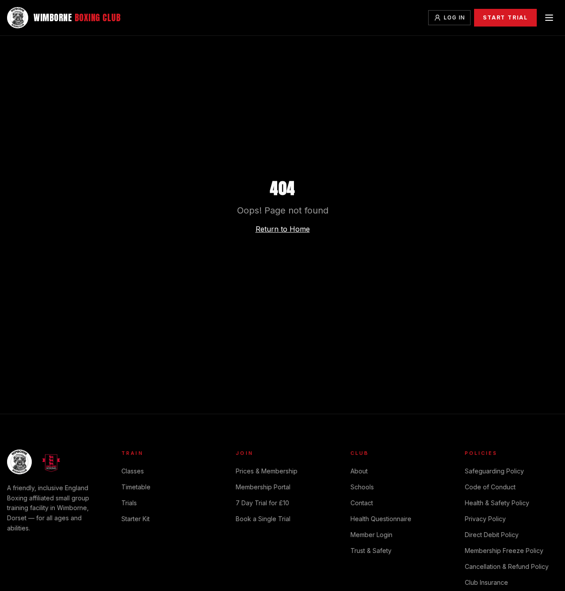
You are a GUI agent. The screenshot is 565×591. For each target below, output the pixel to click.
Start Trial (505, 17)
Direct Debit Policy (492, 534)
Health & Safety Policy (497, 503)
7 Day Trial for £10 (262, 503)
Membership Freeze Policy (504, 550)
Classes (132, 471)
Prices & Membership (267, 471)
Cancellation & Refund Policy (507, 566)
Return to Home (283, 229)
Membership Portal (263, 487)
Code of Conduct (490, 487)
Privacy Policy (485, 518)
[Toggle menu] (549, 18)
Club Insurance (486, 582)
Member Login (371, 534)
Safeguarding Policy (494, 471)
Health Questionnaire (380, 518)
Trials (129, 503)
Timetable (136, 487)
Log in (454, 17)
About (359, 471)
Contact (361, 503)
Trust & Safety (371, 550)
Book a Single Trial (263, 518)
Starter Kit (135, 518)
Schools (362, 487)
